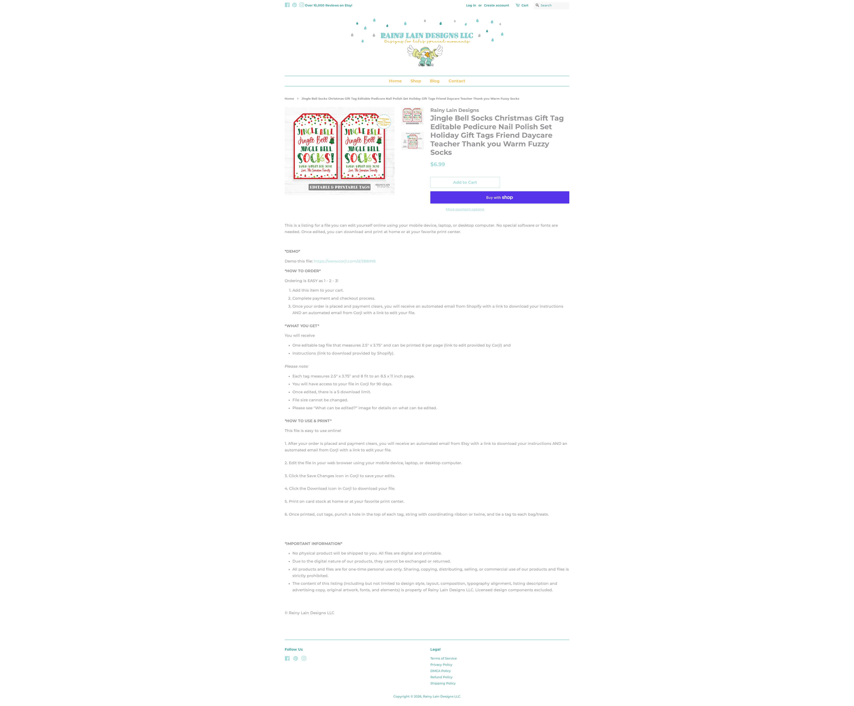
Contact (457, 81)
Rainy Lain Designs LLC (441, 696)
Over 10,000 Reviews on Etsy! (328, 5)
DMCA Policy (440, 671)
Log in (471, 5)
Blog (435, 81)
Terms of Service (443, 658)
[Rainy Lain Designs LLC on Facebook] (287, 6)
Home (395, 81)
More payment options (465, 209)
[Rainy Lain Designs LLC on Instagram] (301, 6)
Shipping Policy (443, 683)
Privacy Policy (441, 665)
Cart (525, 5)
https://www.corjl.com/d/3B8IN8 (345, 261)
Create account (496, 5)
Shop (416, 81)
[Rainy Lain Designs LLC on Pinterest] (294, 6)
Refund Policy (441, 677)
